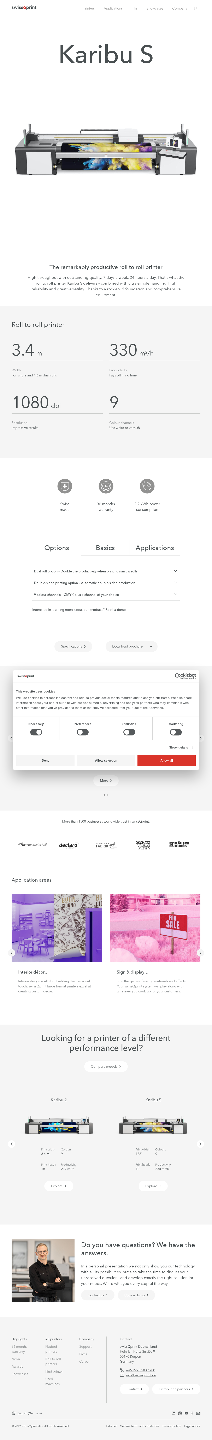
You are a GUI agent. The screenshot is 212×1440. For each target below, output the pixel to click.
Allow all (166, 760)
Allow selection (106, 760)
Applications (113, 8)
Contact (126, 1339)
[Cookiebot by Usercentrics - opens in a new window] (178, 676)
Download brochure (127, 646)
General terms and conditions (139, 1426)
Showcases (155, 8)
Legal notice (192, 1426)
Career (84, 1361)
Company (179, 8)
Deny (45, 760)
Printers (89, 8)
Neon (16, 1359)
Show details (178, 747)
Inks (134, 8)
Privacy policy (172, 1426)
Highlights (19, 1339)
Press (83, 1354)
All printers (53, 1339)
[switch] (83, 732)
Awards (17, 1366)
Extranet (111, 1426)
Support (85, 1346)
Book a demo (116, 609)
